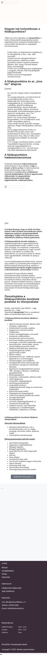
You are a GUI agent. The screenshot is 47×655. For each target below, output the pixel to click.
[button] (23, 20)
